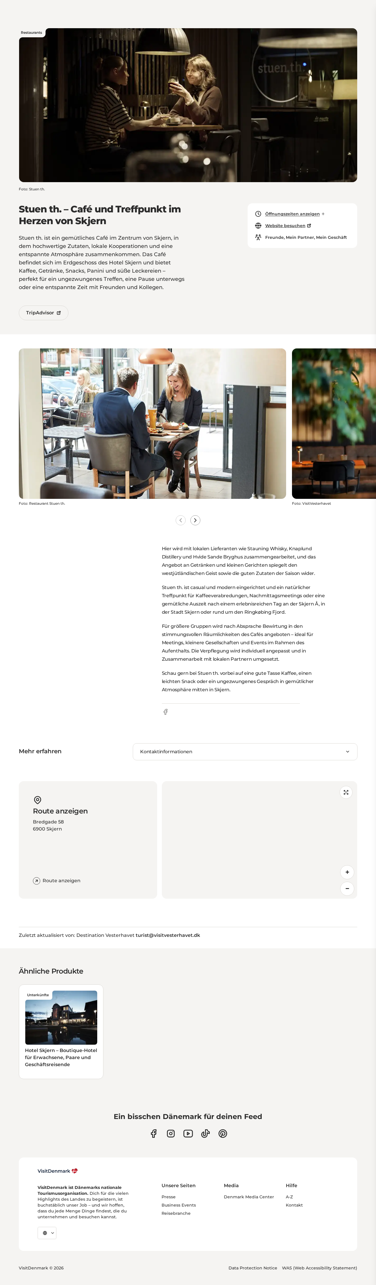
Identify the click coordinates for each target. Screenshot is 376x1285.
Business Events (179, 1205)
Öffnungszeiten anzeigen (292, 214)
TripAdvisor (40, 313)
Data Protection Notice (253, 1268)
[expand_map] (346, 792)
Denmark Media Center (249, 1197)
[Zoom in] (347, 872)
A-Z (289, 1197)
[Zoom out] (347, 889)
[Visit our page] (171, 1133)
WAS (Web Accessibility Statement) (319, 1268)
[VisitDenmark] (58, 1171)
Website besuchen (285, 225)
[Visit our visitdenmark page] (188, 1133)
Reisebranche (176, 1213)
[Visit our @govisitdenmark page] (205, 1133)
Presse (169, 1197)
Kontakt (294, 1205)
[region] (259, 840)
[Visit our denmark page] (153, 1133)
